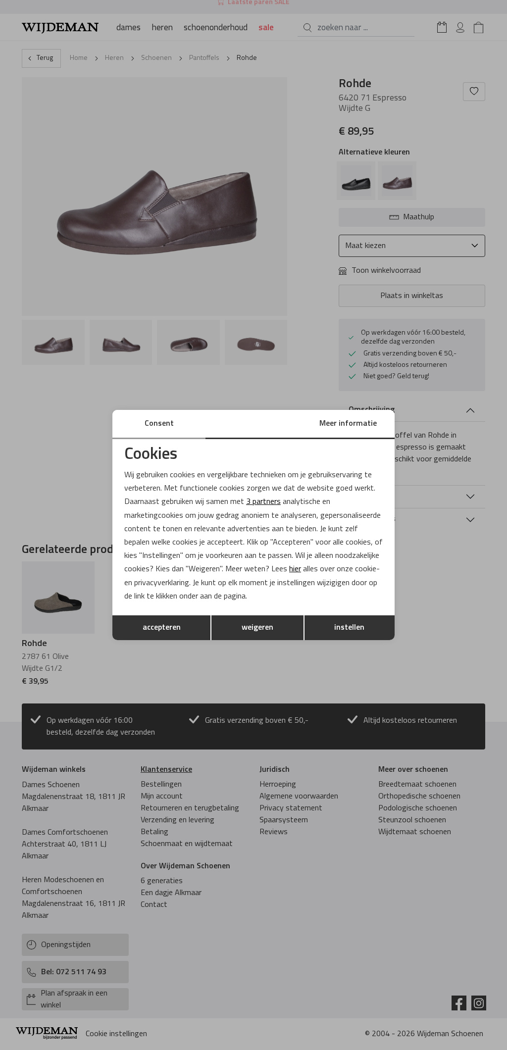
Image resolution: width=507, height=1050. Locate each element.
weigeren (257, 628)
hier (295, 569)
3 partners (263, 502)
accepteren (162, 628)
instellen (349, 628)
